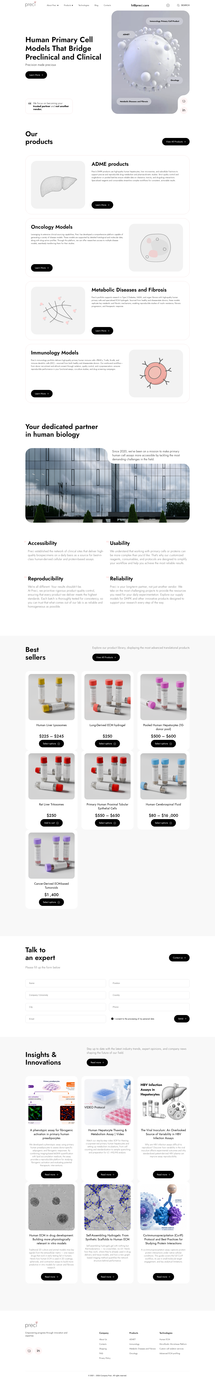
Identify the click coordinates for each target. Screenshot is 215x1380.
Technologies (84, 5)
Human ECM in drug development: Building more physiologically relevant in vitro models (51, 1239)
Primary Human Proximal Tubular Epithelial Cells (107, 806)
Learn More (34, 75)
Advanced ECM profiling (170, 1353)
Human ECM (165, 1339)
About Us (103, 1339)
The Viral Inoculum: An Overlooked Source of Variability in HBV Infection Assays (163, 1134)
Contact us (178, 957)
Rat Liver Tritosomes (51, 804)
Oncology (175, 80)
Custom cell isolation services (172, 1348)
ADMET (126, 34)
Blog (96, 5)
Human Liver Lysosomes (51, 725)
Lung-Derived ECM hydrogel (107, 725)
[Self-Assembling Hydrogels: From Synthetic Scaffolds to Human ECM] (107, 1207)
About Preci (51, 5)
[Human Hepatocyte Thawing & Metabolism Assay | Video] (107, 1102)
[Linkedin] (184, 110)
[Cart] (168, 5)
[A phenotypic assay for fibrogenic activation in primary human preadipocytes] (51, 1102)
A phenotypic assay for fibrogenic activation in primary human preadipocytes (51, 1134)
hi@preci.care (140, 5)
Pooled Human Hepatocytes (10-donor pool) (163, 727)
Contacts (107, 5)
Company (104, 1333)
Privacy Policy (104, 1358)
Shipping (103, 1348)
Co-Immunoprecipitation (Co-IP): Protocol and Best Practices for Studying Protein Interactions (163, 1239)
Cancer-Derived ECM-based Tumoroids (51, 885)
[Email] (184, 101)
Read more (96, 1062)
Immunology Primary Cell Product (164, 21)
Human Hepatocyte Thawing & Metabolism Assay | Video (107, 1132)
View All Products (174, 141)
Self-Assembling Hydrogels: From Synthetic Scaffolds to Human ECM (107, 1237)
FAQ (101, 1353)
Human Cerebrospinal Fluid (163, 804)
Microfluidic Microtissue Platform (173, 1344)
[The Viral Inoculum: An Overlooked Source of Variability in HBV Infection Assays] (163, 1102)
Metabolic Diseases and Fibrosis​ (134, 101)
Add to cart (49, 822)
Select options (49, 743)
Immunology (134, 1344)
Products (67, 5)
